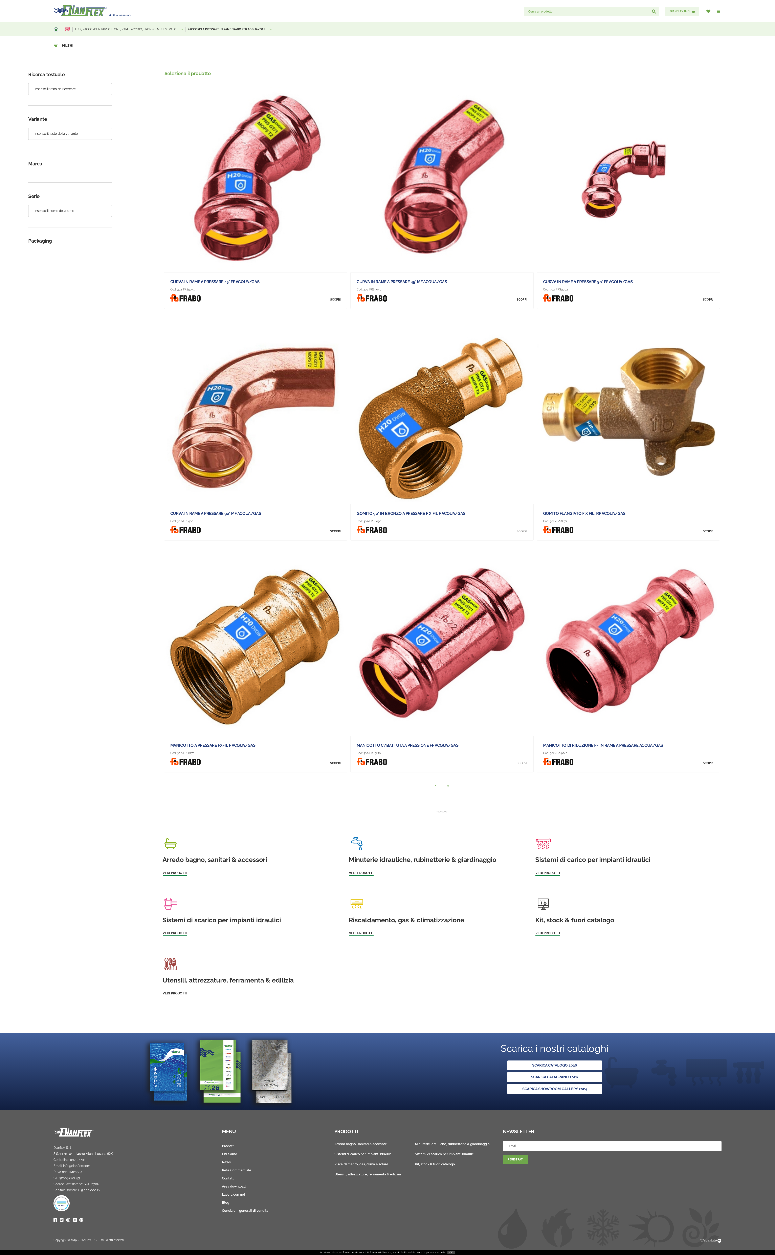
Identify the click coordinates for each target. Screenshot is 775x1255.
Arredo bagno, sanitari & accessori (360, 1144)
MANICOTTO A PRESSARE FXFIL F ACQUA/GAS (213, 745)
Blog (225, 1203)
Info (443, 1252)
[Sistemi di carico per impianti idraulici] (67, 29)
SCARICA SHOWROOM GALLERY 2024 (554, 1089)
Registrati (516, 1159)
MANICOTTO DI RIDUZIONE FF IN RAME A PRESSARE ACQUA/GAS (603, 745)
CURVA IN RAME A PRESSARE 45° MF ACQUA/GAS (402, 281)
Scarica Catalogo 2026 (554, 1065)
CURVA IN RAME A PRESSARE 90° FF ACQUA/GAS (588, 281)
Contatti (228, 1178)
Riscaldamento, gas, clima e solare (361, 1164)
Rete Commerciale (236, 1170)
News (226, 1162)
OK (451, 1252)
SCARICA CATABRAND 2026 (554, 1077)
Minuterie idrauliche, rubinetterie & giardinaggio (452, 1144)
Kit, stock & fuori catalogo (435, 1164)
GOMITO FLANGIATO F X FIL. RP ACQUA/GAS (584, 513)
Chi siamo (229, 1154)
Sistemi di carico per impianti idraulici (363, 1154)
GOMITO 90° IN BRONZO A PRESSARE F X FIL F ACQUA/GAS (411, 513)
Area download (234, 1186)
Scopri (335, 299)
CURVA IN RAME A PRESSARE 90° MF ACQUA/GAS (215, 513)
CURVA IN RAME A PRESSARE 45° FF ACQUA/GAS (215, 281)
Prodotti (228, 1146)
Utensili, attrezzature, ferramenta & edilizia (367, 1174)
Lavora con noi (233, 1194)
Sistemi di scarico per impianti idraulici (444, 1154)
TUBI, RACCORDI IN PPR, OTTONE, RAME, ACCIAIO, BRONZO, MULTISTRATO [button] (126, 29)
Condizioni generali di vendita (245, 1211)
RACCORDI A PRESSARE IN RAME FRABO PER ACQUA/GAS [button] (226, 29)
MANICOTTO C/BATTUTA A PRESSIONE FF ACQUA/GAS (407, 745)
